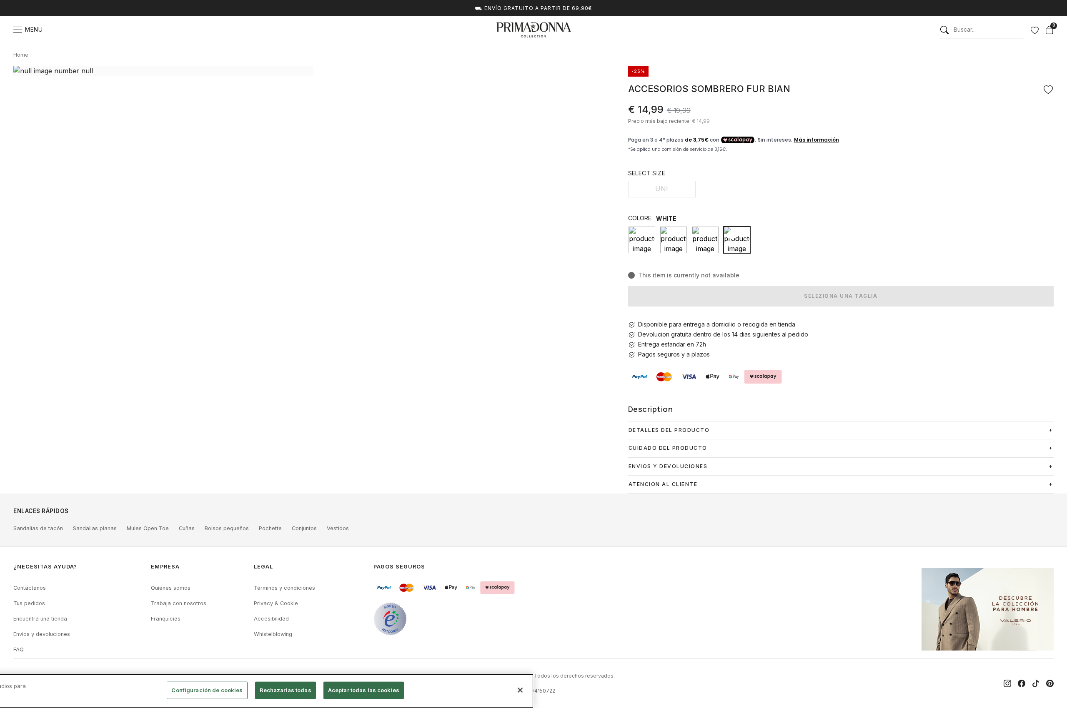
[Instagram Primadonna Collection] (1007, 683)
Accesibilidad (271, 619)
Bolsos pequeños (227, 528)
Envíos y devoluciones (41, 634)
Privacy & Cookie (276, 603)
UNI (661, 188)
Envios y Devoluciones (668, 466)
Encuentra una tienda (40, 619)
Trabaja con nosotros (178, 603)
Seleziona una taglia (840, 296)
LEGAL (263, 566)
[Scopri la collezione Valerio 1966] (988, 609)
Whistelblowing (273, 634)
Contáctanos (29, 588)
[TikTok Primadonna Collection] (1035, 683)
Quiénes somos (170, 588)
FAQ (18, 649)
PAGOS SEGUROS (399, 566)
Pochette (270, 528)
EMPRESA (165, 566)
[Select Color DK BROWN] (673, 240)
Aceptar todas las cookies (363, 690)
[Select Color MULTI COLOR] (705, 240)
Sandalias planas (95, 528)
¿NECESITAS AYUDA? (45, 566)
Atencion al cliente (663, 484)
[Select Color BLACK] (642, 240)
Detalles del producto (669, 430)
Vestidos (338, 528)
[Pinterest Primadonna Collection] (1050, 683)
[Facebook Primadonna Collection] (1021, 683)
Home (20, 55)
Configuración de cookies (207, 690)
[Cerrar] (520, 690)
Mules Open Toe (148, 528)
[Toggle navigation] (17, 30)
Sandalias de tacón (38, 528)
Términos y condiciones (284, 588)
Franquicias (165, 619)
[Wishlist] (1034, 30)
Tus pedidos (29, 603)
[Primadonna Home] (533, 29)
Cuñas (187, 528)
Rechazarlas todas (285, 690)
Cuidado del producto (668, 448)
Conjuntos (304, 528)
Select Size (646, 173)
